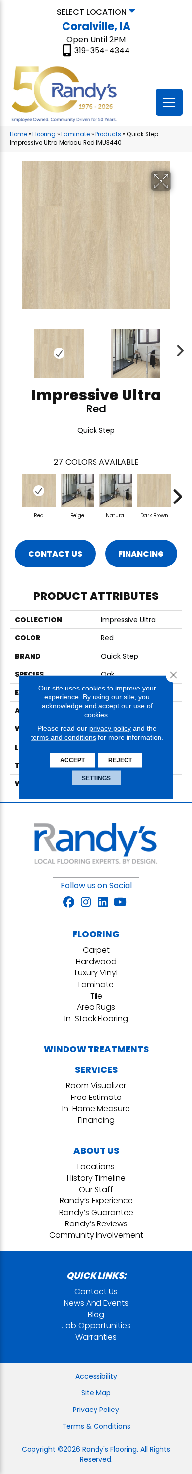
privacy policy (110, 728)
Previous (15, 348)
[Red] (39, 490)
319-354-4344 (102, 50)
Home (18, 134)
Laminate (75, 134)
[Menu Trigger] (169, 102)
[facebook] (69, 902)
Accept (72, 759)
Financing (141, 554)
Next (177, 348)
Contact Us (55, 554)
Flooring (44, 134)
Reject (120, 759)
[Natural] (115, 490)
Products (108, 134)
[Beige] (77, 490)
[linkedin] (103, 902)
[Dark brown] (154, 490)
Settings (96, 777)
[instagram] (86, 902)
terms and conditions (63, 737)
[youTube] (120, 902)
